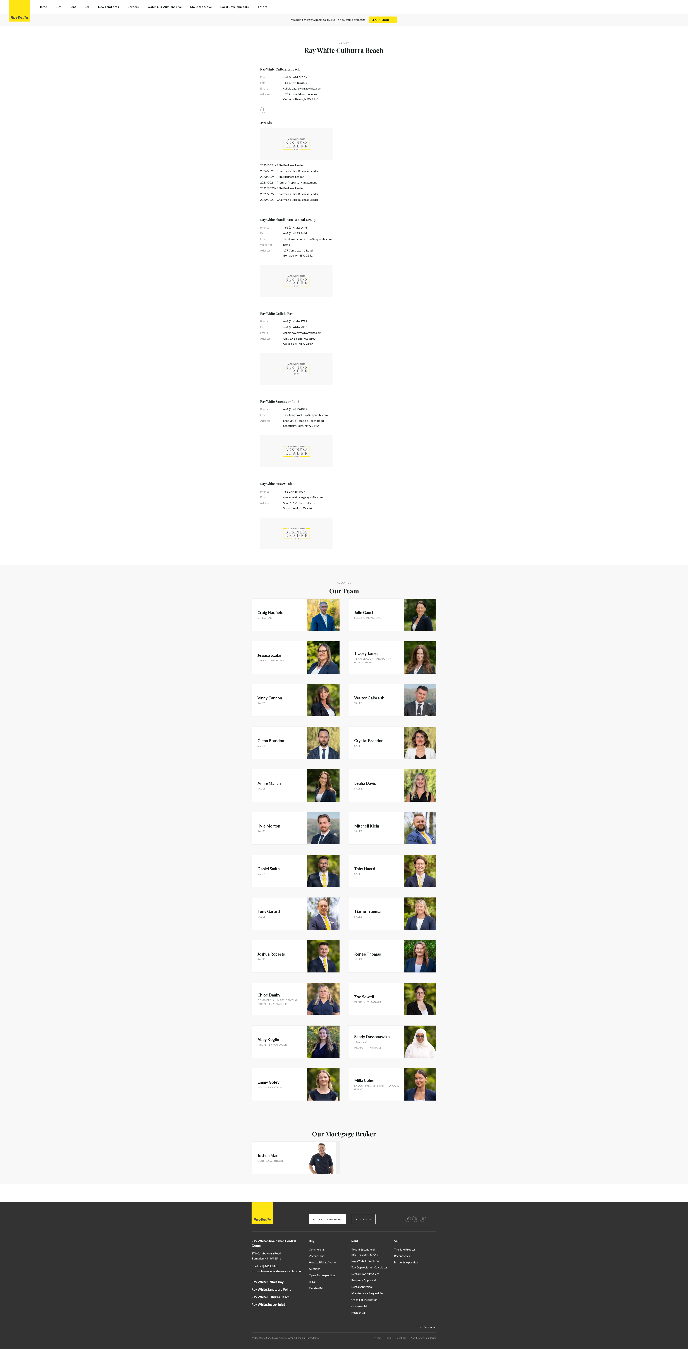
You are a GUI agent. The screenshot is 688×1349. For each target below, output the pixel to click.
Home (43, 6)
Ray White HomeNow (365, 1261)
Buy (311, 1241)
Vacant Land (316, 1256)
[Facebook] (263, 110)
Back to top (430, 1327)
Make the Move (201, 6)
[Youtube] (423, 1219)
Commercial (316, 1249)
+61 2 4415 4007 (294, 491)
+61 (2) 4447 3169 (295, 77)
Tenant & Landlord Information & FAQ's (364, 1252)
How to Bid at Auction (323, 1262)
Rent (354, 1241)
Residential (316, 1288)
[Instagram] (415, 1219)
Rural (312, 1281)
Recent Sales (402, 1256)
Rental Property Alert (365, 1273)
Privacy (378, 1337)
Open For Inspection (322, 1275)
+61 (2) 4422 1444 (295, 227)
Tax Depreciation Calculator (369, 1267)
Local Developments (234, 6)
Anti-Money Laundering (423, 1337)
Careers (133, 6)
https (286, 244)
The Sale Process (405, 1249)
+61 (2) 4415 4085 (295, 409)
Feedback (401, 1337)
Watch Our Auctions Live (164, 6)
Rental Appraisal (361, 1286)
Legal (389, 1337)
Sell (396, 1241)
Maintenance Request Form (368, 1293)
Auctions (314, 1268)
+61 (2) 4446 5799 (295, 321)
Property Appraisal (363, 1280)
